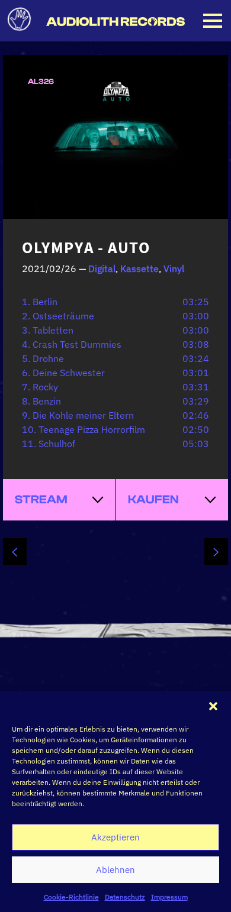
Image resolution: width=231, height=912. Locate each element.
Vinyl (173, 268)
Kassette (139, 268)
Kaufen (153, 499)
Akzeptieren (115, 837)
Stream (41, 499)
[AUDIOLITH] (115, 22)
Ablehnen (115, 869)
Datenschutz (125, 896)
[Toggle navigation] (212, 20)
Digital (102, 268)
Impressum (169, 896)
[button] (213, 706)
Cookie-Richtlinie (71, 896)
